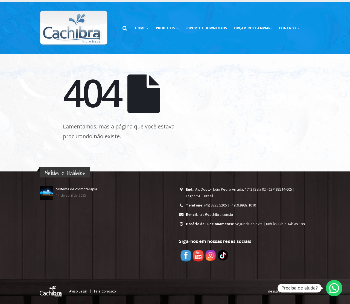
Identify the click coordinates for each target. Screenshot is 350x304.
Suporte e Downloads (206, 28)
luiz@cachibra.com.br (216, 214)
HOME (140, 28)
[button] (334, 288)
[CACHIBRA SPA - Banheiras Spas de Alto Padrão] (74, 28)
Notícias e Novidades (65, 172)
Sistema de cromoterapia (76, 189)
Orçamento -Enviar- (253, 28)
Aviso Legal (78, 291)
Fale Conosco (105, 291)
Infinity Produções (295, 291)
